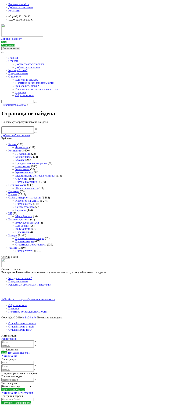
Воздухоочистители (27, 222)
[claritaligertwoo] (5, 266)
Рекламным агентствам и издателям (36, 89)
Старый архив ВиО (20, 329)
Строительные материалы (30, 244)
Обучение (21, 178)
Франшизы (21, 147)
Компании (14, 150)
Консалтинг (22, 169)
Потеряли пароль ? (19, 352)
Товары (12, 235)
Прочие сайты (23, 203)
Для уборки (22, 225)
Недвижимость (17, 185)
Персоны (13, 191)
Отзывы (13, 60)
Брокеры (20, 159)
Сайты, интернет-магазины (24, 197)
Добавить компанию (20, 7)
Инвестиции (22, 166)
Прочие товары (24, 241)
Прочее (12, 194)
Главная (13, 57)
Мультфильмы (23, 216)
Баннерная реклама (26, 79)
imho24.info (29, 317)
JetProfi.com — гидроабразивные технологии (28, 299)
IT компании (23, 153)
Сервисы (20, 210)
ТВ (10, 213)
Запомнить (12, 349)
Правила (20, 92)
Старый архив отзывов (22, 323)
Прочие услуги (24, 250)
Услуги (12, 247)
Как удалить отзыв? (27, 85)
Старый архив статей (21, 326)
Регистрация (8, 338)
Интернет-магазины (27, 200)
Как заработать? (17, 70)
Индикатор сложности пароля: (19, 373)
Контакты (14, 10)
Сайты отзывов (24, 206)
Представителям (18, 73)
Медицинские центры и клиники (35, 175)
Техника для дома (19, 219)
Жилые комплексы (26, 188)
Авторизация (9, 355)
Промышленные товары (29, 238)
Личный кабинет (11, 38)
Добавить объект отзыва (29, 64)
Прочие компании (26, 181)
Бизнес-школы (24, 156)
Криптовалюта (24, 172)
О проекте (14, 76)
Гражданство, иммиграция (31, 163)
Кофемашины (23, 228)
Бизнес (12, 144)
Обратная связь (24, 95)
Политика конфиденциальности (34, 82)
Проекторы (22, 232)
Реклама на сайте (18, 4)
